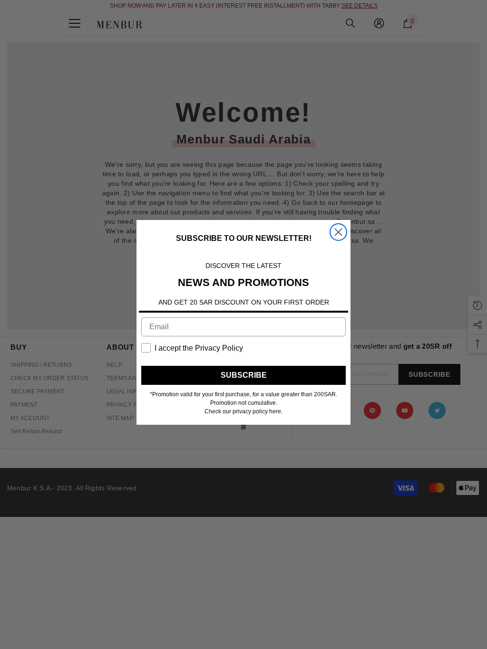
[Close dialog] (338, 232)
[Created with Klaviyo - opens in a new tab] (243, 427)
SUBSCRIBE (244, 375)
